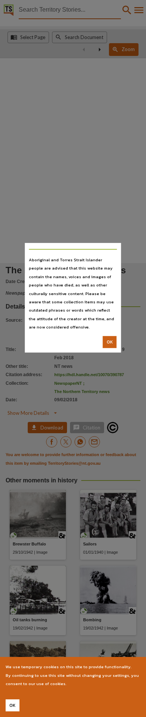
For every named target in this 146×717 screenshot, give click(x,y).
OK (110, 342)
